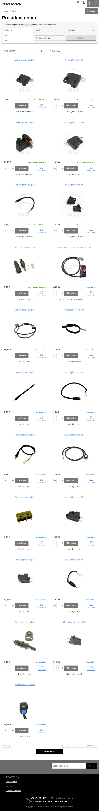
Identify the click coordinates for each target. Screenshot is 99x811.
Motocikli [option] (9, 35)
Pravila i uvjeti (11, 781)
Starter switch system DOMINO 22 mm (74, 247)
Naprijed (90, 745)
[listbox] (18, 38)
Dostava (9, 786)
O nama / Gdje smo (13, 791)
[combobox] (18, 30)
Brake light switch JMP (25, 60)
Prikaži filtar (55, 51)
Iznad (6, 745)
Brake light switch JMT (74, 309)
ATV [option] (6, 40)
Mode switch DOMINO (25, 684)
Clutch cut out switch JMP (25, 247)
